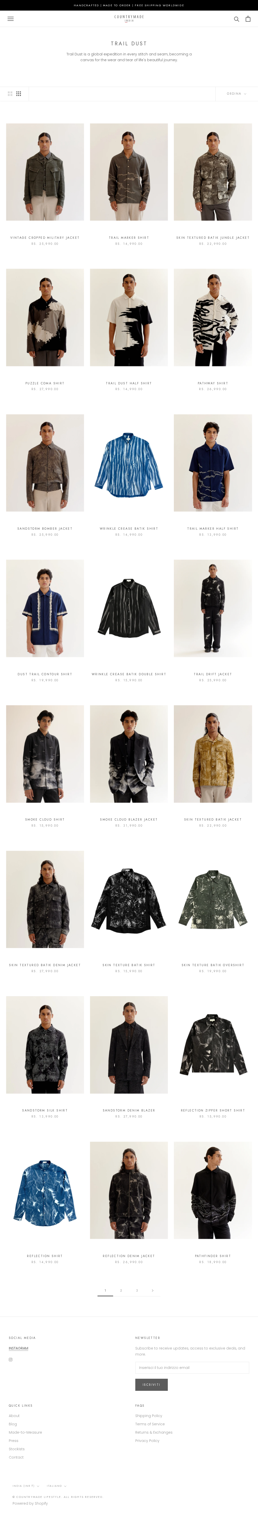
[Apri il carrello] (248, 19)
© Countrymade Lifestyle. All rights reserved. (58, 1497)
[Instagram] (10, 1359)
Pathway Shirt (213, 383)
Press (13, 1440)
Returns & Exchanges (154, 1432)
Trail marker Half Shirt (213, 528)
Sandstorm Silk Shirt (45, 1110)
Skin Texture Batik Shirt (129, 965)
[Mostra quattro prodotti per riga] (18, 93)
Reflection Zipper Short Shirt (213, 1110)
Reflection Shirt (45, 1256)
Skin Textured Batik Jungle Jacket (213, 237)
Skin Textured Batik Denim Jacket (45, 965)
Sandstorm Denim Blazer (129, 1110)
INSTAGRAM (18, 1348)
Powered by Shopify (30, 1503)
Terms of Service (150, 1424)
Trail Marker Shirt (129, 237)
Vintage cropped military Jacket (45, 237)
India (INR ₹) (24, 1486)
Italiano (54, 1486)
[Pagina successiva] (152, 1290)
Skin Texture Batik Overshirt (213, 965)
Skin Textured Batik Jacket (213, 819)
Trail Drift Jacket (213, 674)
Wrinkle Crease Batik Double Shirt (129, 674)
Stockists (17, 1449)
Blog (13, 1424)
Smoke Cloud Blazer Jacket (129, 819)
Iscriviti (151, 1385)
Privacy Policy (147, 1440)
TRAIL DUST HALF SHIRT (129, 383)
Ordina (235, 93)
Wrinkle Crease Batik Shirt (129, 528)
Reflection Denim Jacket (129, 1256)
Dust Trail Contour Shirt (45, 674)
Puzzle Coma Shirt (45, 383)
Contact (16, 1457)
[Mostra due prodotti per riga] (10, 93)
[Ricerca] (236, 18)
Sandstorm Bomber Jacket (45, 528)
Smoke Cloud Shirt (45, 819)
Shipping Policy (148, 1415)
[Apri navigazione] (11, 19)
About (14, 1415)
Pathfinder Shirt (213, 1256)
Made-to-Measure (25, 1432)
